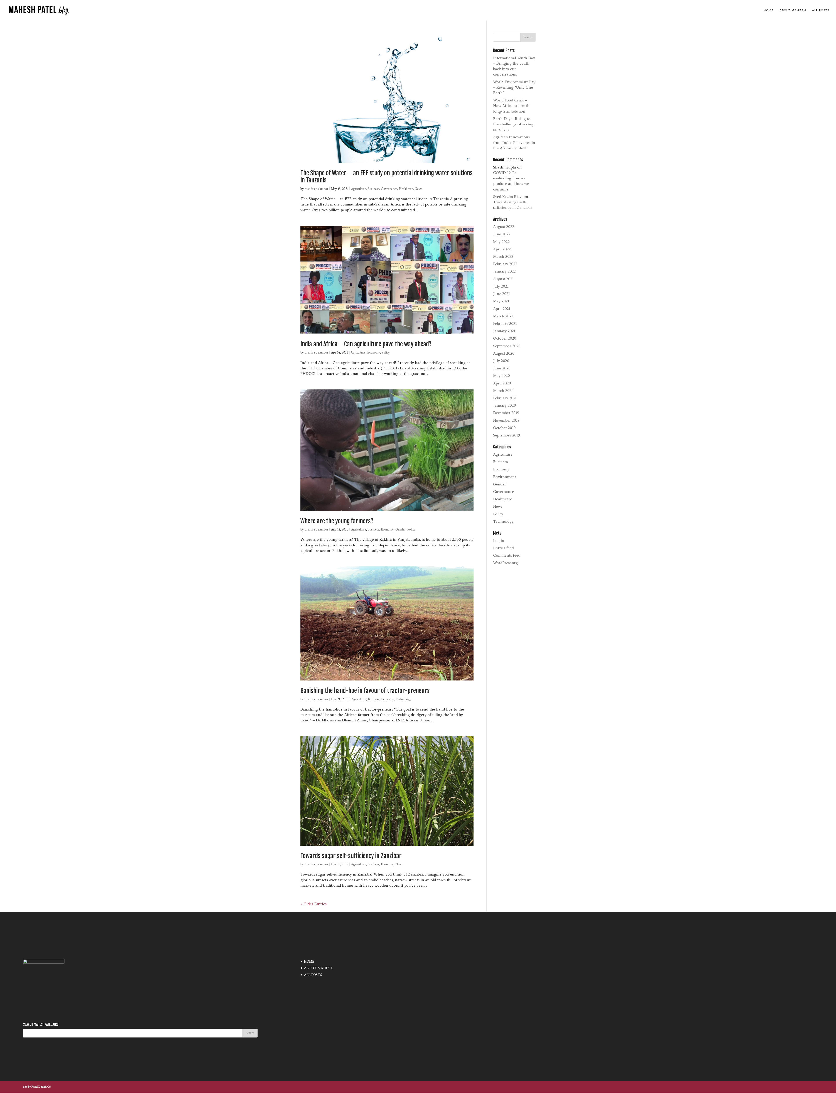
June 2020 (502, 368)
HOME (769, 10)
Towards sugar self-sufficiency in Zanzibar (351, 856)
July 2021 (501, 286)
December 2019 (506, 412)
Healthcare (406, 189)
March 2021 (503, 316)
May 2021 (501, 301)
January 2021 (504, 330)
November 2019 (506, 420)
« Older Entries (313, 903)
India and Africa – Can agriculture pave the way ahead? (365, 344)
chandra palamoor (316, 189)
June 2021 (501, 293)
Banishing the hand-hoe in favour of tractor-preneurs (365, 690)
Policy (386, 352)
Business (373, 189)
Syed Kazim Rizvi (507, 196)
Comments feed (506, 555)
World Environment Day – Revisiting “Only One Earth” (514, 87)
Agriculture (358, 189)
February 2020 (505, 398)
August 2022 (503, 226)
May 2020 (501, 375)
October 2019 (504, 427)
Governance (389, 189)
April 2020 (502, 383)
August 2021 (503, 278)
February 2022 (505, 263)
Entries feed (503, 548)
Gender (400, 529)
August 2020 (503, 353)
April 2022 (502, 249)
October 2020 (504, 338)
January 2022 (504, 271)
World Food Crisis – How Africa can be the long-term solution (512, 105)
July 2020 (501, 360)
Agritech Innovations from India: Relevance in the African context (514, 142)
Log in (498, 540)
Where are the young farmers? (336, 521)
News (418, 189)
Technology (403, 699)
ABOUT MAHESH (793, 10)
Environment (504, 476)
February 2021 (505, 323)
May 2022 (501, 241)
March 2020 (503, 390)
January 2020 (504, 405)
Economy (373, 352)
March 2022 (503, 256)
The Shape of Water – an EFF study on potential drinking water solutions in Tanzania (386, 176)
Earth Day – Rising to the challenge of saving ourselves (513, 124)
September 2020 (507, 346)
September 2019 (506, 435)
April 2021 (501, 308)
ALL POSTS (820, 10)
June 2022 (501, 234)
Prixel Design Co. (41, 1086)
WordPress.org (505, 562)
